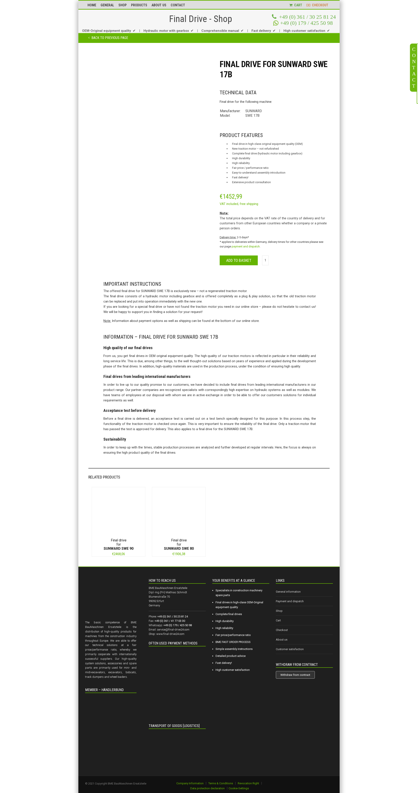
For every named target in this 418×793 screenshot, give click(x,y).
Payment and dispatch (290, 601)
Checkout (282, 630)
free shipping (249, 204)
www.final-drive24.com (170, 634)
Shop (279, 610)
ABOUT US (159, 5)
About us (281, 639)
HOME (92, 5)
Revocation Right (248, 783)
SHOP (122, 5)
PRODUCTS (139, 5)
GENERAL (107, 5)
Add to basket (238, 260)
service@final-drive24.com (173, 629)
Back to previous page (109, 38)
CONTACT (178, 5)
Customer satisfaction (290, 649)
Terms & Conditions (220, 783)
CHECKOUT (319, 5)
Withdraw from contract (295, 674)
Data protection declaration (207, 788)
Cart (278, 620)
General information (288, 591)
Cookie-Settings (239, 788)
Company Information (190, 783)
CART (297, 5)
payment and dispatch (246, 246)
